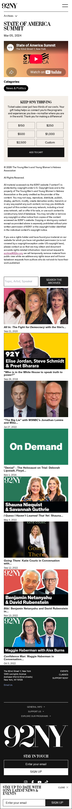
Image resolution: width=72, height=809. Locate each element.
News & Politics (16, 88)
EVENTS (64, 671)
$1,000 (50, 134)
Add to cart (36, 152)
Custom (50, 142)
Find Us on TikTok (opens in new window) (46, 782)
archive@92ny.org (13, 253)
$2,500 (21, 142)
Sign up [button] (36, 771)
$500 (21, 134)
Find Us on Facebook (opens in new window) (33, 782)
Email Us (8, 685)
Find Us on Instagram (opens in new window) (26, 782)
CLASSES (63, 674)
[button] (36, 16)
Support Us (34, 711)
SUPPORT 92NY (60, 678)
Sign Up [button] (57, 802)
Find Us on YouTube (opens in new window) (39, 782)
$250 (49, 125)
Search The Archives (54, 281)
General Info (34, 707)
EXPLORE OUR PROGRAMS (34, 716)
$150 (21, 125)
